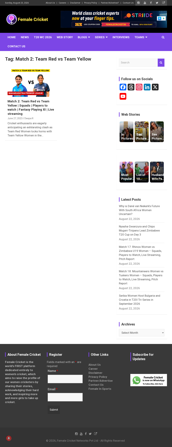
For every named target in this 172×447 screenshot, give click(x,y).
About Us (50, 3)
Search (161, 63)
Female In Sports (100, 388)
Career (93, 368)
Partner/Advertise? (110, 3)
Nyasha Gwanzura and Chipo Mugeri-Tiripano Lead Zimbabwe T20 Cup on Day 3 (139, 230)
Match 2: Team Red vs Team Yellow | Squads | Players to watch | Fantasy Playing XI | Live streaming (31, 107)
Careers (62, 3)
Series (100, 37)
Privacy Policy (90, 3)
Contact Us (128, 3)
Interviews (121, 37)
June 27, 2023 (15, 118)
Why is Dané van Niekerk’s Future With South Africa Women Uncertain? (139, 210)
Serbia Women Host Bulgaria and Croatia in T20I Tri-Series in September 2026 (139, 299)
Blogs (82, 37)
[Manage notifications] (8, 438)
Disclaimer (75, 3)
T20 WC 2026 (43, 37)
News (25, 37)
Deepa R (29, 118)
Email (52, 389)
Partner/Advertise (101, 380)
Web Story (65, 37)
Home (12, 37)
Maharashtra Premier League (26, 93)
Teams (139, 37)
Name (53, 371)
